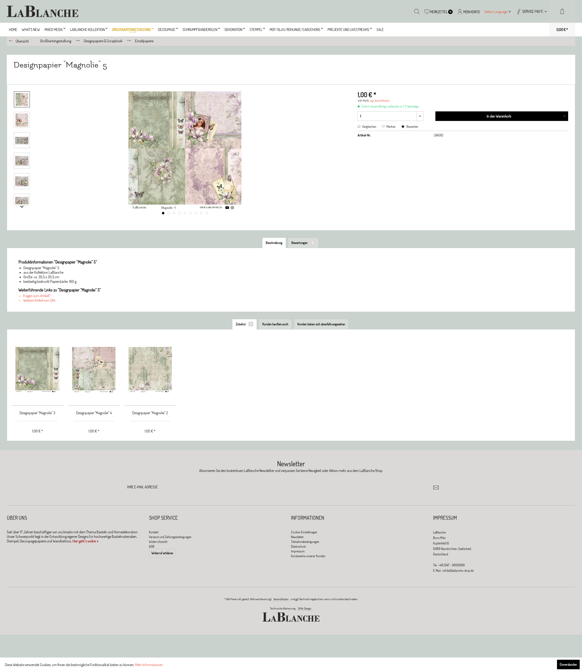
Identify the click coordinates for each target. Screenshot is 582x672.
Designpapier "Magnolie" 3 (37, 413)
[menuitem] (531, 11)
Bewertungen (302, 243)
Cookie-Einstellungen (304, 532)
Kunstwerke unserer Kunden (308, 556)
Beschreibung (274, 243)
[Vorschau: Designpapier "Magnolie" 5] (22, 99)
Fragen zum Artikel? (36, 295)
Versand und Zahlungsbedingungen (170, 537)
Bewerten (412, 126)
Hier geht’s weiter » (85, 541)
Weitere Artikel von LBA (39, 300)
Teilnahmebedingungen (305, 542)
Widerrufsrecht (158, 542)
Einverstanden (568, 664)
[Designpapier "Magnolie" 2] (150, 370)
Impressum (298, 551)
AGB (151, 546)
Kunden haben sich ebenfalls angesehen (321, 324)
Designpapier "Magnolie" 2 (150, 413)
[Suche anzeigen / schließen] (417, 11)
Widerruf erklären (162, 553)
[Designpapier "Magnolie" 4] (94, 370)
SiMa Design (304, 608)
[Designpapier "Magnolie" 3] (37, 370)
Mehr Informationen (149, 664)
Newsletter (297, 537)
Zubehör (244, 324)
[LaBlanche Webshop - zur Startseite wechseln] (42, 11)
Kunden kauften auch (275, 324)
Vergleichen (368, 126)
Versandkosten (281, 599)
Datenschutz (298, 546)
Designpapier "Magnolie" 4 (94, 413)
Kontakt (153, 532)
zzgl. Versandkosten (380, 100)
